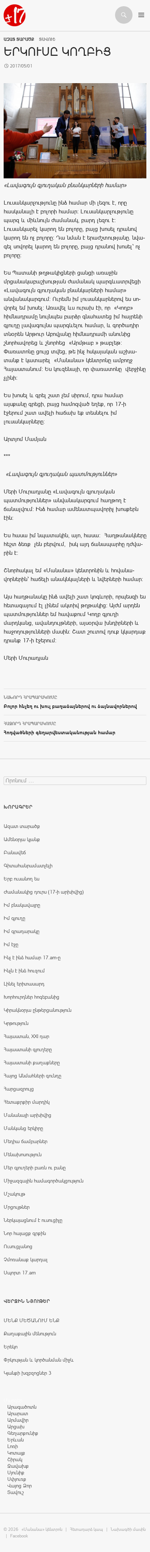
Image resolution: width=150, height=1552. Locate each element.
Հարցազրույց (19, 1089)
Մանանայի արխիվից (27, 1115)
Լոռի (12, 1446)
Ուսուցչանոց (18, 1246)
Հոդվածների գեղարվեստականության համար (59, 728)
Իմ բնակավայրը (22, 905)
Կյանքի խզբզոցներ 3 (27, 1373)
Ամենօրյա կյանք (22, 839)
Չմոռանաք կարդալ (26, 1259)
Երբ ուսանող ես (21, 879)
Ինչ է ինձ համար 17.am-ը (32, 957)
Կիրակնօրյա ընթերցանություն (37, 1010)
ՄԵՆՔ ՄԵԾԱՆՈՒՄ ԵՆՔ (31, 1320)
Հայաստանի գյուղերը (28, 1049)
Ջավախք (18, 1466)
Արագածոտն (21, 1407)
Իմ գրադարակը (21, 931)
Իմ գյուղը (14, 918)
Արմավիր (17, 1420)
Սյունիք (15, 1472)
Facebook (19, 1536)
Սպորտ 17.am (20, 1273)
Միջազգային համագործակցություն (43, 1181)
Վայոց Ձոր (19, 1486)
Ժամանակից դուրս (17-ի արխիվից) (44, 892)
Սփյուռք (16, 1479)
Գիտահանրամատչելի (28, 865)
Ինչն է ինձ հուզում (24, 971)
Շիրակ (14, 1459)
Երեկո (10, 1347)
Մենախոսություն (23, 1154)
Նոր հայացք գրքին (25, 1233)
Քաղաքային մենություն (30, 1333)
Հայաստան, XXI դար (26, 1036)
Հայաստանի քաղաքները (32, 1062)
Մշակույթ (14, 1194)
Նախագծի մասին (128, 1529)
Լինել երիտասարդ (24, 984)
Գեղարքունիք (22, 1433)
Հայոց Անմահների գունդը (32, 1076)
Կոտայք (16, 1453)
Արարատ (17, 1413)
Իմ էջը (11, 944)
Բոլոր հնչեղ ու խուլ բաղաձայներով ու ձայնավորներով (70, 702)
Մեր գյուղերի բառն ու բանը (35, 1167)
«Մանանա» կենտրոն (41, 1529)
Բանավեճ (15, 852)
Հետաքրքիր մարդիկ (27, 1102)
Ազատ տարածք (19, 39)
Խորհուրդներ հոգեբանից (31, 997)
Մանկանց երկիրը (23, 1128)
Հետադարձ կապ (86, 1529)
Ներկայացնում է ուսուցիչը (33, 1220)
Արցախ (15, 1426)
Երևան (15, 1440)
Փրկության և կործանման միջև (39, 1360)
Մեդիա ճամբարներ (25, 1141)
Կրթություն (16, 1023)
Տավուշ (15, 1492)
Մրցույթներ (16, 1207)
